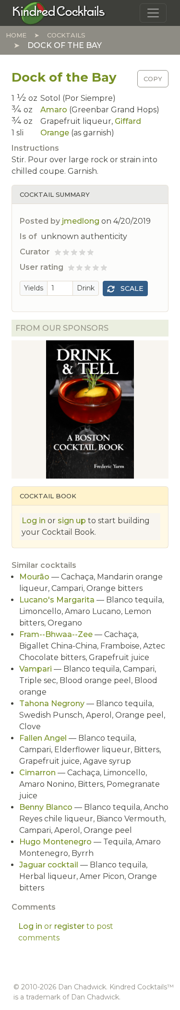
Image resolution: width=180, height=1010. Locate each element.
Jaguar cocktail (48, 864)
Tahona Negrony (51, 703)
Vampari (35, 668)
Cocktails (66, 35)
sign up (72, 520)
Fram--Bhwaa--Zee (56, 634)
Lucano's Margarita (57, 599)
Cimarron (37, 772)
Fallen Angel (43, 738)
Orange (54, 132)
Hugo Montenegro (55, 841)
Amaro (53, 109)
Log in (34, 520)
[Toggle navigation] (153, 13)
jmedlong (80, 221)
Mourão (34, 576)
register (69, 926)
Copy (153, 79)
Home (16, 35)
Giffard (128, 121)
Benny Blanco (45, 807)
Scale (131, 288)
